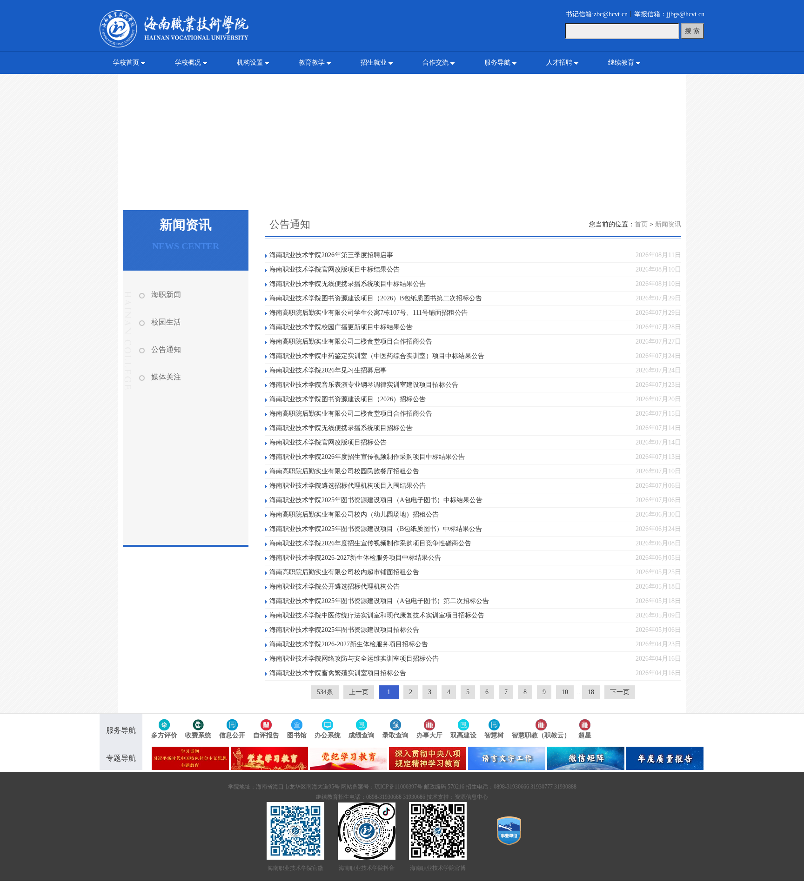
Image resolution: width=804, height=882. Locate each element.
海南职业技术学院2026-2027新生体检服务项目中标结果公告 (355, 557)
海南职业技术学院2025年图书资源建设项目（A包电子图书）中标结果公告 (375, 500)
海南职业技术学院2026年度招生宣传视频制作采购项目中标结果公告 (367, 456)
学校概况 (188, 62)
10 (565, 692)
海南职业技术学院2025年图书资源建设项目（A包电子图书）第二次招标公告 (379, 600)
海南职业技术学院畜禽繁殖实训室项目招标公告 (337, 673)
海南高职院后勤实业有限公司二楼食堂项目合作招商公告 (350, 341)
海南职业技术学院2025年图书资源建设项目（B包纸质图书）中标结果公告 (375, 528)
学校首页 (126, 62)
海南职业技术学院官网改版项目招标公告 (328, 442)
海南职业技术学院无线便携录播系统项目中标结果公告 (347, 283)
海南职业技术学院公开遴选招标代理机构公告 (334, 586)
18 (591, 692)
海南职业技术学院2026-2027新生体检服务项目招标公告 (348, 644)
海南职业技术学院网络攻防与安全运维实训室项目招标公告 (354, 658)
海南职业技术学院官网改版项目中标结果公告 (334, 269)
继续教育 (621, 62)
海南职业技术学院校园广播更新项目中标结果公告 (341, 327)
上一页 (358, 692)
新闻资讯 (668, 224)
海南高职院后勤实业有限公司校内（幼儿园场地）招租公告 (354, 514)
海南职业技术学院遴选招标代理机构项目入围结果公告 (347, 485)
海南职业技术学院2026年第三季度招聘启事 (331, 255)
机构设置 (250, 62)
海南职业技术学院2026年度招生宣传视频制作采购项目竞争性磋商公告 (370, 543)
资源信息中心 (471, 797)
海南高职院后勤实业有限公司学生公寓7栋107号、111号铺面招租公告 (368, 312)
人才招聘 (559, 62)
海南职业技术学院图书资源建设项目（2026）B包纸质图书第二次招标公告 (375, 298)
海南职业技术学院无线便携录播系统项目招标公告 (341, 427)
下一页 (620, 692)
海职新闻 (166, 294)
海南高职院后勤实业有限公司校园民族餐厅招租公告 (344, 471)
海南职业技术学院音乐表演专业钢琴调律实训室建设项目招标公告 (363, 384)
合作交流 (435, 62)
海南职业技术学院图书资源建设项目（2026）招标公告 (347, 399)
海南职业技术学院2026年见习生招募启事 (328, 370)
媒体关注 (166, 377)
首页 (641, 224)
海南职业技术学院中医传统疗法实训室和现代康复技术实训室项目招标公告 (376, 615)
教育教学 (312, 62)
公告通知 (166, 349)
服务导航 (497, 62)
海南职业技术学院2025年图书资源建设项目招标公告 (344, 629)
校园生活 (166, 322)
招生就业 (374, 62)
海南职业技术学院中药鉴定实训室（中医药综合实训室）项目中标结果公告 (376, 355)
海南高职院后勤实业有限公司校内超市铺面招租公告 (344, 572)
